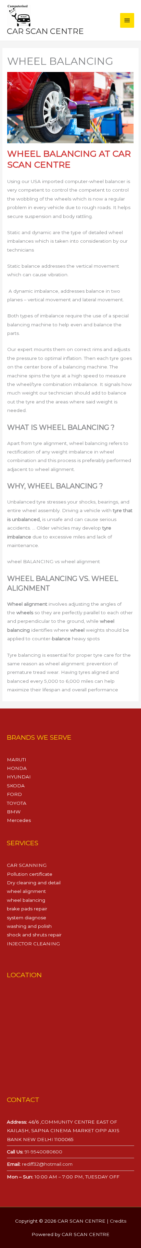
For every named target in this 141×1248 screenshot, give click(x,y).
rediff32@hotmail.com (47, 1164)
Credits (118, 1221)
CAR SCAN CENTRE (45, 31)
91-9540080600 (42, 1151)
